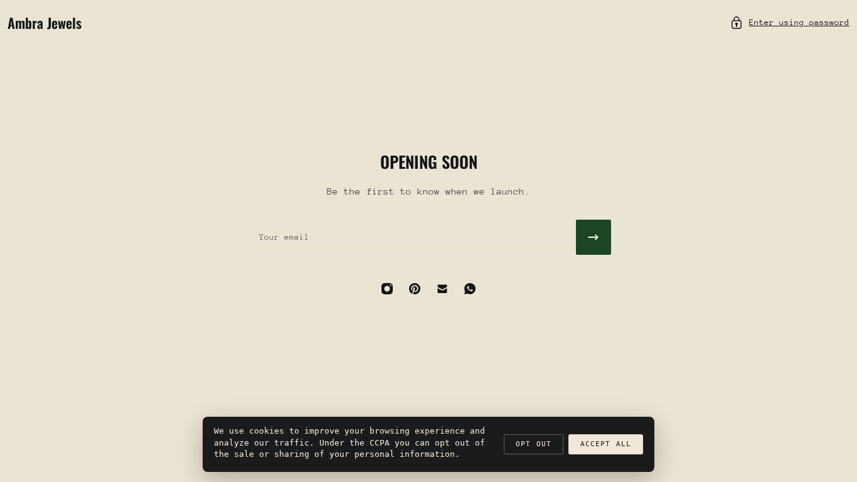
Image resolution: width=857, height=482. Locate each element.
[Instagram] (387, 289)
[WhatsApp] (470, 289)
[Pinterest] (414, 289)
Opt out (533, 444)
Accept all (605, 444)
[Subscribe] (593, 237)
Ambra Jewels (45, 23)
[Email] (442, 289)
